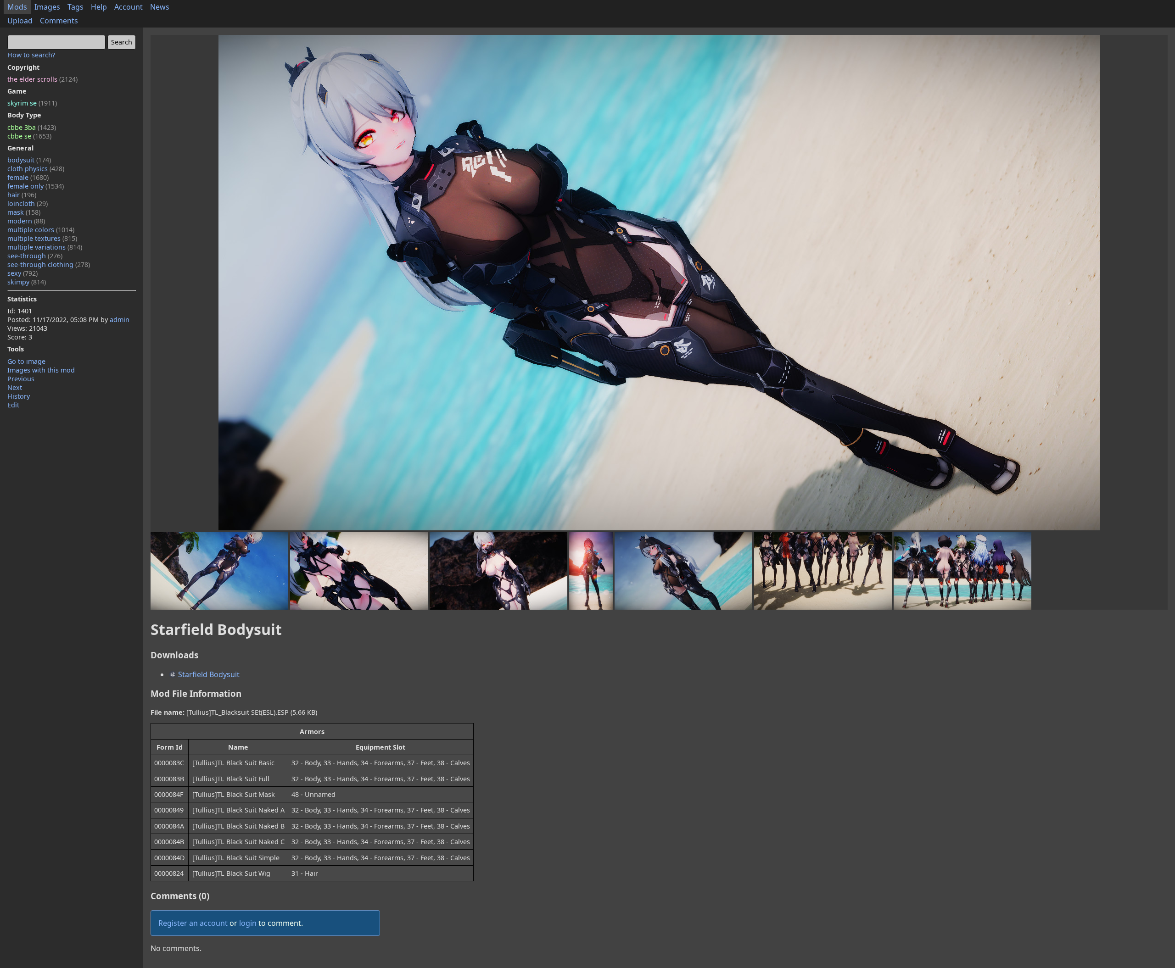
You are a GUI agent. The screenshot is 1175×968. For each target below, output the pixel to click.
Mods (17, 7)
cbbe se (29, 136)
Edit (13, 405)
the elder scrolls (42, 79)
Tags (75, 7)
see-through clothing (48, 264)
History (18, 396)
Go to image (26, 361)
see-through (34, 255)
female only (35, 186)
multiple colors (40, 229)
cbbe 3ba (31, 127)
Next (14, 387)
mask (23, 212)
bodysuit (29, 160)
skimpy (26, 282)
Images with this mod (41, 370)
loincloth (27, 203)
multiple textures (42, 238)
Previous (20, 378)
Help (99, 7)
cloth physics (35, 168)
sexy (22, 273)
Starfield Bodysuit (208, 674)
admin (119, 319)
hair (21, 194)
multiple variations (44, 247)
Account (128, 7)
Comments (59, 21)
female (28, 177)
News (159, 7)
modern (26, 221)
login (248, 923)
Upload (20, 21)
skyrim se (32, 103)
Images (47, 7)
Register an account (193, 923)
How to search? (31, 54)
